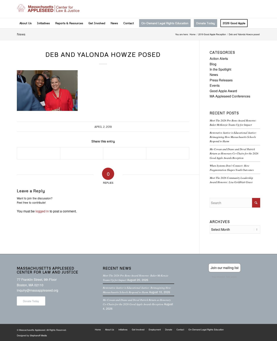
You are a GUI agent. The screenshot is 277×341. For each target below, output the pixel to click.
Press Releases (221, 80)
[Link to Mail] (257, 9)
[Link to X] (239, 9)
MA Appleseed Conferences (230, 96)
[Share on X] (81, 153)
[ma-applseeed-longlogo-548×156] (48, 9)
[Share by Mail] (167, 153)
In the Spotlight (220, 69)
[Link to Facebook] (233, 9)
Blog (213, 64)
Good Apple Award (223, 91)
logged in (42, 211)
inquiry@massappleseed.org (37, 290)
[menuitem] (25, 23)
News (21, 34)
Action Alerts (219, 58)
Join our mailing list (224, 267)
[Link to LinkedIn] (251, 9)
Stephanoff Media (38, 335)
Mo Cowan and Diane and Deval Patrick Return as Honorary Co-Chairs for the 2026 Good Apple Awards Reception (234, 153)
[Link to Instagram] (245, 9)
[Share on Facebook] (38, 153)
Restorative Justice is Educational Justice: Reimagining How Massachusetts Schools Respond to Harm (233, 137)
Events (215, 85)
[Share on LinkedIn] (124, 153)
